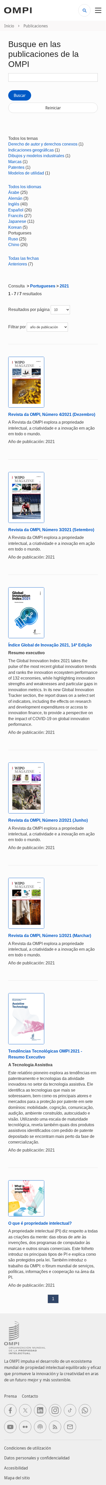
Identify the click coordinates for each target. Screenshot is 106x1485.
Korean (15, 227)
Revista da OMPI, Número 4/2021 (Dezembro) (51, 414)
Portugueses (42, 286)
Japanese (17, 221)
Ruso (13, 239)
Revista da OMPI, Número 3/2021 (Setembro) (51, 530)
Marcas (15, 161)
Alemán (15, 198)
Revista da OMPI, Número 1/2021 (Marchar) (49, 935)
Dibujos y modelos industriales (36, 156)
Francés (15, 216)
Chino (13, 244)
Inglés (13, 204)
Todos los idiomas (24, 187)
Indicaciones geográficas (31, 150)
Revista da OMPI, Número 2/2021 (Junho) (48, 820)
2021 (64, 286)
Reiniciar (53, 108)
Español (15, 210)
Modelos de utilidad (26, 173)
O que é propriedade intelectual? (40, 1223)
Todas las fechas (23, 258)
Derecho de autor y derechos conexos (42, 144)
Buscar (20, 95)
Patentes (16, 167)
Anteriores (17, 264)
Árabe (13, 192)
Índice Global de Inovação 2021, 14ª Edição (50, 645)
